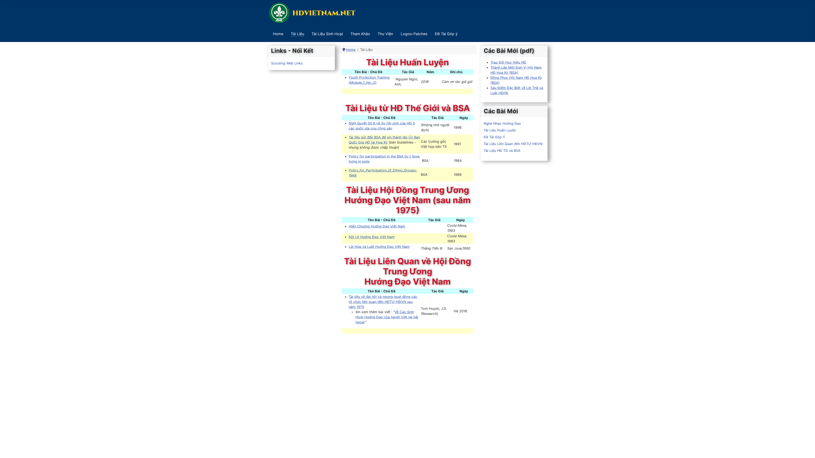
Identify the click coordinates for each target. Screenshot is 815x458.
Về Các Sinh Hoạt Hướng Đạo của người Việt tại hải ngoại (387, 317)
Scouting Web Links (287, 63)
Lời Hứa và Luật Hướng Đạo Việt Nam (379, 246)
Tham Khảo (360, 34)
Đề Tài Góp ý (446, 34)
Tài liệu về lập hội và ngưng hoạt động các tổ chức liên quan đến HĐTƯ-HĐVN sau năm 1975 (383, 302)
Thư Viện (385, 34)
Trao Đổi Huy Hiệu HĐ (508, 62)
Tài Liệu (297, 34)
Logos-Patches (414, 34)
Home (278, 34)
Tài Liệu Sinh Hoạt (327, 34)
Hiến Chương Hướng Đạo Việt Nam (377, 226)
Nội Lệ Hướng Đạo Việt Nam (372, 237)
